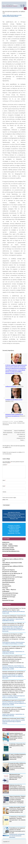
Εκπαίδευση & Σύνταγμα (8, 596)
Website (4, 491)
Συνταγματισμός (6, 586)
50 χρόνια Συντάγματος (8, 569)
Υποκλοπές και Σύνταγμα (8, 575)
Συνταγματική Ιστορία (8, 580)
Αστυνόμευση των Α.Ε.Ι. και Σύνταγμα (12, 577)
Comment (5, 464)
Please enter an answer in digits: (9, 497)
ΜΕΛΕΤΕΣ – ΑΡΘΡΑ (7, 544)
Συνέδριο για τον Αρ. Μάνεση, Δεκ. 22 (12, 573)
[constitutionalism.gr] (14, 7)
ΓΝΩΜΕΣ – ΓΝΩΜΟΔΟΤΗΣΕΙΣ (10, 546)
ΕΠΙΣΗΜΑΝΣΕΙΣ (6, 424)
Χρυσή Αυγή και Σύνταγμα (9, 595)
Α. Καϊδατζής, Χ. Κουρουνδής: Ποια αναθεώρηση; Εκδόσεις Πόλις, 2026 (17, 746)
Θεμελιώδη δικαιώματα (8, 582)
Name (4, 480)
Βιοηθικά (4, 598)
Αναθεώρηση (5, 591)
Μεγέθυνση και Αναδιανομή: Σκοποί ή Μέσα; (13, 718)
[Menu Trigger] (25, 8)
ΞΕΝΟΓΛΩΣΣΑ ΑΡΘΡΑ (8, 547)
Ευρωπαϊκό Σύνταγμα (8, 600)
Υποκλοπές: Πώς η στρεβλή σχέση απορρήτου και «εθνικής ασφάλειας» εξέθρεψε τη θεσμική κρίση (13, 648)
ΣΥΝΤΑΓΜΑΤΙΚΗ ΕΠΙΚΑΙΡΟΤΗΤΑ (10, 551)
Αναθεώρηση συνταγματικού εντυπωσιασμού (13, 700)
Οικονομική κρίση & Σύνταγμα (10, 593)
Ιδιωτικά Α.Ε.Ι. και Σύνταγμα (9, 571)
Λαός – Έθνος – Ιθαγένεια (9, 589)
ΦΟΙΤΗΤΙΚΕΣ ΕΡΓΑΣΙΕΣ (8, 549)
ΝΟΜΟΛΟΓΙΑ (5, 542)
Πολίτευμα (5, 587)
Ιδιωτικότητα (5, 584)
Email (4, 486)
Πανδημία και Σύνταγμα (8, 578)
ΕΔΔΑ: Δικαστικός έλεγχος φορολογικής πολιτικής (7, 432)
